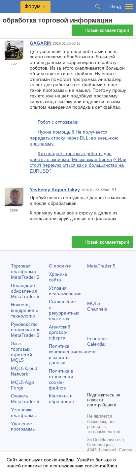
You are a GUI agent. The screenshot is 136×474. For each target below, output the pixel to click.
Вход (115, 6)
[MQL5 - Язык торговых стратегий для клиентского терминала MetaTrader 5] (10, 7)
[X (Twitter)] (112, 375)
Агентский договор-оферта (59, 332)
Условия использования (65, 290)
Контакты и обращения (61, 398)
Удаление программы (23, 426)
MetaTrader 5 (101, 265)
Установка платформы (24, 412)
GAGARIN (40, 43)
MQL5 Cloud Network (24, 371)
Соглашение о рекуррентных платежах (64, 310)
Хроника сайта (58, 276)
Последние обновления (25, 291)
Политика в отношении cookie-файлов (61, 379)
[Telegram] (102, 375)
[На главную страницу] (5, 32)
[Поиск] (98, 7)
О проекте (60, 265)
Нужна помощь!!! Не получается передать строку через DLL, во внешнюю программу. (74, 137)
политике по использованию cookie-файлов (69, 465)
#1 (114, 189)
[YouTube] (91, 386)
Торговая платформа (25, 271)
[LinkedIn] (102, 386)
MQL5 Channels (97, 306)
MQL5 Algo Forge (22, 385)
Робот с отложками (58, 122)
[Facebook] (91, 375)
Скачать (25, 398)
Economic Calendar (97, 341)
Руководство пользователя (26, 330)
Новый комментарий (107, 30)
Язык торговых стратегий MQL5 (21, 352)
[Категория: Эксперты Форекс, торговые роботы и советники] (12, 32)
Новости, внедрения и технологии (24, 310)
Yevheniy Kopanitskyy (55, 189)
